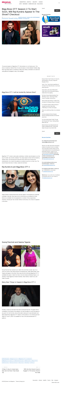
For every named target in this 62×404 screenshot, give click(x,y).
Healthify (35, 1)
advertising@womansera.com (49, 165)
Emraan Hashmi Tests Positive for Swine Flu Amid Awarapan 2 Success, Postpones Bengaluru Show (50, 80)
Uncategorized (26, 18)
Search (43, 8)
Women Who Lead (32, 3)
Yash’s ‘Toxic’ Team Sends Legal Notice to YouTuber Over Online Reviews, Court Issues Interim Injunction (51, 86)
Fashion (41, 1)
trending (27, 362)
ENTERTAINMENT (36, 17)
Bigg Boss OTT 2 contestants (25, 358)
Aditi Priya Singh (7, 17)
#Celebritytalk (6, 358)
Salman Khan (5, 362)
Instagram (25, 3)
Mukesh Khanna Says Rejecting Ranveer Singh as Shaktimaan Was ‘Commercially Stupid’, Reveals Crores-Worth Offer (50, 126)
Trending (16, 18)
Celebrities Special (22, 17)
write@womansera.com (47, 177)
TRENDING (20, 18)
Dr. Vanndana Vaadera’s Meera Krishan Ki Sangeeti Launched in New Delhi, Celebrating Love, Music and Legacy (50, 106)
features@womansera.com (48, 154)
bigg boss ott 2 (14, 358)
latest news (28, 360)
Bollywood (40, 3)
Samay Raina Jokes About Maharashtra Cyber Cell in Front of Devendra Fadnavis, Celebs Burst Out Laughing (50, 91)
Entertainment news (19, 360)
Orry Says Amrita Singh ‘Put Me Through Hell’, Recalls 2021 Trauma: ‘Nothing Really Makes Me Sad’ (50, 121)
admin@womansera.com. (48, 171)
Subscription (23, 1)
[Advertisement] (21, 55)
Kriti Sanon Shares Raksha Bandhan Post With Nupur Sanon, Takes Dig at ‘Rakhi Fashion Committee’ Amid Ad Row (50, 97)
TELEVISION (11, 18)
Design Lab (22, 381)
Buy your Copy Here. (46, 14)
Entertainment (5, 18)
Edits (20, 3)
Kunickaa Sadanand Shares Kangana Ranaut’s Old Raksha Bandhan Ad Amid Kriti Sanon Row (50, 116)
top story (21, 362)
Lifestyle (29, 1)
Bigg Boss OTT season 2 (8, 360)
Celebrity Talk (30, 17)
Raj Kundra (35, 360)
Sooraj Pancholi (14, 362)
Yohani (32, 362)
